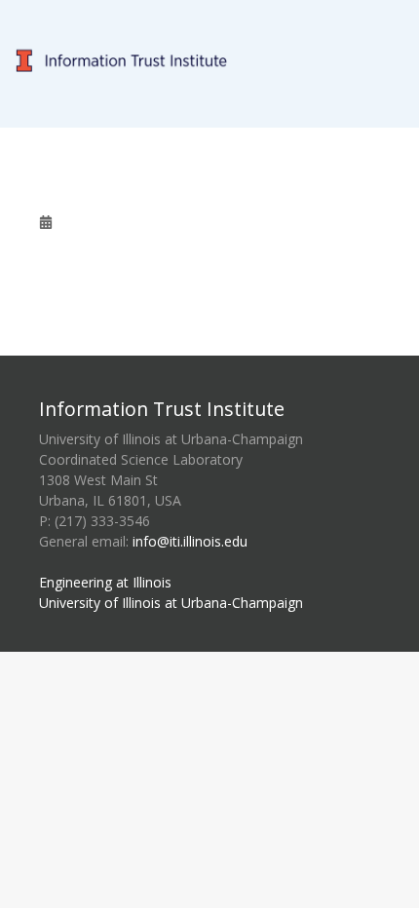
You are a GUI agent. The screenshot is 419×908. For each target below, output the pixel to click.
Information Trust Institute (162, 409)
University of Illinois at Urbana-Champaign (171, 602)
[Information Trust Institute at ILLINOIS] (209, 11)
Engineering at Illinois (105, 582)
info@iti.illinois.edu (190, 541)
